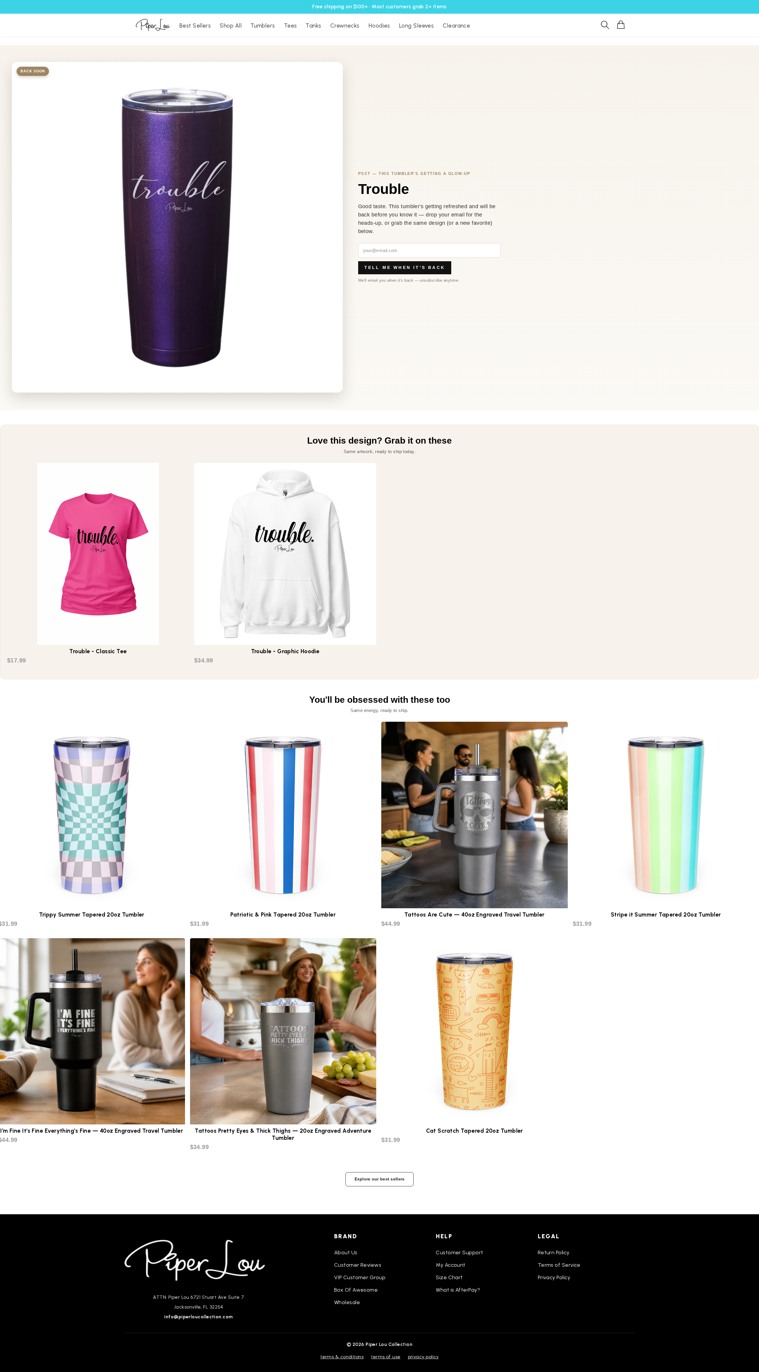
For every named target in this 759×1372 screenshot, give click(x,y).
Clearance (456, 25)
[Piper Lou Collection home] (199, 1259)
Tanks (313, 25)
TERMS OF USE (385, 1357)
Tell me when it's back (404, 267)
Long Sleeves (416, 25)
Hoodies (379, 25)
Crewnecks (345, 25)
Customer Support (459, 1252)
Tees (290, 25)
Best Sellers (195, 25)
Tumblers (263, 25)
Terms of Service (559, 1265)
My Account (450, 1265)
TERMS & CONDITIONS (341, 1357)
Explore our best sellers (380, 1179)
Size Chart (449, 1277)
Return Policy (554, 1252)
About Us (346, 1252)
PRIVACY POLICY (423, 1357)
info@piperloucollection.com (198, 1317)
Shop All (231, 25)
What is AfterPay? (458, 1290)
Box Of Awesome (356, 1290)
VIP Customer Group (359, 1277)
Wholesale (347, 1302)
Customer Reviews (357, 1265)
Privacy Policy (554, 1277)
